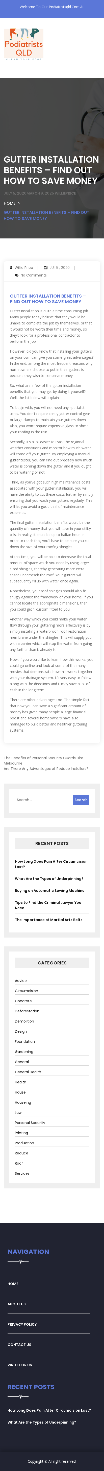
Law (18, 1112)
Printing (21, 1132)
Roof (19, 1163)
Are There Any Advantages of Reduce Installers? (46, 768)
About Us (17, 1304)
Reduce (21, 1153)
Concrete (23, 1000)
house (20, 1092)
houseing (23, 1102)
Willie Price (24, 267)
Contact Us (19, 1344)
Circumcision (26, 990)
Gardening (24, 1051)
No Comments (34, 275)
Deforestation (27, 1011)
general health (28, 1072)
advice (21, 980)
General (22, 1061)
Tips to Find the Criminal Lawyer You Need (48, 905)
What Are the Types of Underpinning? (49, 878)
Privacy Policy (22, 1324)
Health (20, 1082)
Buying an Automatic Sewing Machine (50, 890)
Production (24, 1143)
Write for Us (20, 1365)
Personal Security (30, 1122)
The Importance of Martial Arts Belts (49, 919)
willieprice (65, 193)
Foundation (25, 1041)
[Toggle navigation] (16, 74)
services (22, 1173)
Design (21, 1031)
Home (9, 203)
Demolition (24, 1021)
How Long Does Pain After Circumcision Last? (51, 864)
